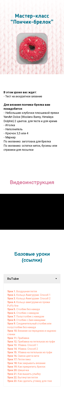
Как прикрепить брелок (31, 366)
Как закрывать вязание (31, 363)
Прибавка (23, 338)
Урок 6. (11, 313)
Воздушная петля (26, 291)
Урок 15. (12, 352)
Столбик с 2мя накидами (30, 320)
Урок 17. (12, 359)
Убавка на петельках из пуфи (35, 352)
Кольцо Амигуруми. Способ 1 (33, 295)
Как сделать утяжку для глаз (34, 381)
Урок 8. (11, 320)
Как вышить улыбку (29, 373)
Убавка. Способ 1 (28, 345)
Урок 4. (11, 302)
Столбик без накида (28, 309)
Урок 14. (12, 348)
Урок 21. (12, 373)
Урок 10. (12, 330)
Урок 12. (12, 341)
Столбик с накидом (27, 313)
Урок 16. (12, 355)
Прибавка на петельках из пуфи (36, 341)
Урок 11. (12, 338)
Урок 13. (12, 345)
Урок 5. (11, 309)
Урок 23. (12, 381)
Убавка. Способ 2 (28, 348)
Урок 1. (11, 291)
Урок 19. (12, 366)
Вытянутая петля (28, 377)
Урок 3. (11, 298)
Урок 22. (12, 377)
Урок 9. (11, 323)
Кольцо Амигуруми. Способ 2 (33, 298)
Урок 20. (12, 370)
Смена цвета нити (28, 355)
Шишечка (23, 370)
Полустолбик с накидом (30, 316)
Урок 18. (12, 363)
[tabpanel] (32, 335)
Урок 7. (11, 316)
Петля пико (24, 359)
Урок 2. (11, 295)
